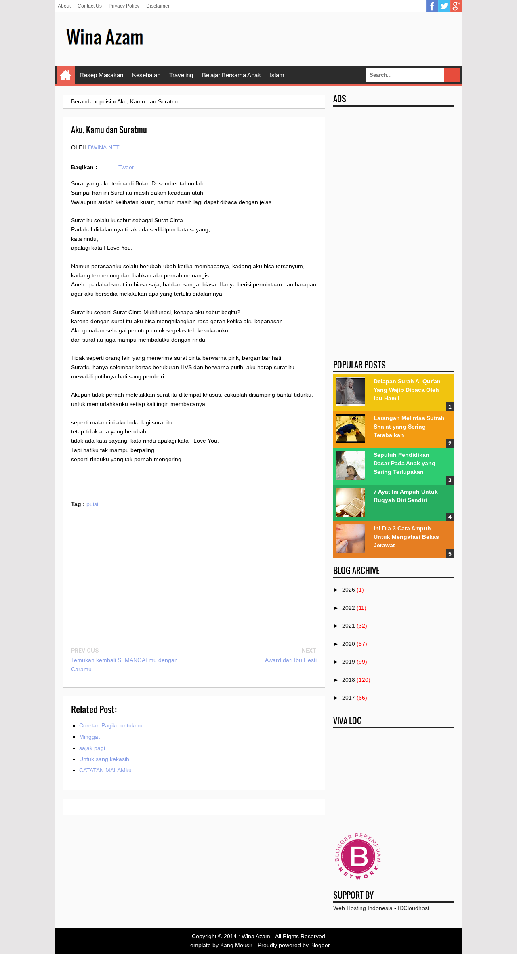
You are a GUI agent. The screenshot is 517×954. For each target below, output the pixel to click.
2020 (348, 644)
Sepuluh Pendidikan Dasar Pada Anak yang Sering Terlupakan (404, 463)
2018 (348, 680)
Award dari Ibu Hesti (291, 660)
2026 (348, 589)
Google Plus (456, 6)
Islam (277, 74)
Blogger (320, 945)
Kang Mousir (236, 945)
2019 (348, 661)
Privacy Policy (124, 6)
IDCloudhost (413, 908)
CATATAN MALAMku (105, 770)
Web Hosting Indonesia (363, 908)
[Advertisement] (307, 38)
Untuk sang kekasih (104, 759)
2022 (348, 608)
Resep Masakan (101, 74)
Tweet (126, 167)
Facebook (432, 6)
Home (66, 75)
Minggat (89, 736)
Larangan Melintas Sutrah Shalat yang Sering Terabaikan (409, 426)
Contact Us (90, 6)
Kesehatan (146, 74)
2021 (348, 625)
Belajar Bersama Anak (231, 74)
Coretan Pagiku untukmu (111, 725)
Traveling (181, 74)
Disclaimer (158, 6)
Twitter (444, 6)
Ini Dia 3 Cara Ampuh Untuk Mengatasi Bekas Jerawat (406, 536)
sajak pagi (92, 748)
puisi (92, 504)
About (64, 6)
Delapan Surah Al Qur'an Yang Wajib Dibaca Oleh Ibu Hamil (407, 389)
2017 (348, 697)
